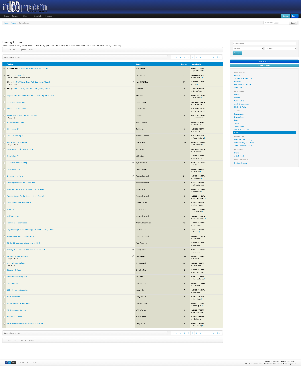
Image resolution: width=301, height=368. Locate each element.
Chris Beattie (141, 270)
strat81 (195, 165)
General (237, 75)
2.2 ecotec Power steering (17, 162)
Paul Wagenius (141, 243)
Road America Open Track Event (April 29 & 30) (25, 323)
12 (184, 223)
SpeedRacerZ (197, 77)
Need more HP (13, 129)
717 (184, 75)
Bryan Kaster (141, 102)
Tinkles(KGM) (197, 125)
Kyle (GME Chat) (198, 71)
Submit (293, 23)
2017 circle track (13, 283)
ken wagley (140, 290)
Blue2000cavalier (198, 272)
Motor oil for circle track (16, 109)
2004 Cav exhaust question (17, 290)
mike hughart (197, 306)
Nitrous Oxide (239, 117)
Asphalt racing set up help (17, 276)
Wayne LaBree (197, 158)
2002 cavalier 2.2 (13, 169)
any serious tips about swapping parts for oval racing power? (30, 229)
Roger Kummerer (198, 104)
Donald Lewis (141, 109)
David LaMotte (141, 169)
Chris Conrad (141, 263)
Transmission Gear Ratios (17, 223)
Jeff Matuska (141, 209)
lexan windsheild (13, 297)
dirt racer (196, 232)
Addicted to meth (142, 176)
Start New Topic (264, 61)
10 (205, 57)
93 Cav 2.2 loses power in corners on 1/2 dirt (24, 243)
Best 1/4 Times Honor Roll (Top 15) (34, 68)
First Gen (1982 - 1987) (243, 139)
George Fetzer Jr (198, 91)
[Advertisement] (150, 32)
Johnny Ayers (141, 249)
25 (21, 78)
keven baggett (141, 122)
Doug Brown (141, 297)
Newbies (237, 81)
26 (23, 78)
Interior (237, 98)
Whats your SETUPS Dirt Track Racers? (22, 115)
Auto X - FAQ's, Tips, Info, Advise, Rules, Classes (31, 89)
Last (218, 57)
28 (27, 78)
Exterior (237, 94)
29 (29, 78)
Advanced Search (264, 65)
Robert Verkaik (197, 205)
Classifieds (38, 16)
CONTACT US (23, 362)
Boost (236, 120)
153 (184, 256)
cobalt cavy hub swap (15, 122)
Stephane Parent (198, 279)
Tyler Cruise (197, 178)
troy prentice (141, 283)
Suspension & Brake (241, 129)
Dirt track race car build (16, 263)
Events (236, 153)
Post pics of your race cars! (17, 256)
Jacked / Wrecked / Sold (243, 78)
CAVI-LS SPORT (142, 303)
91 (184, 82)
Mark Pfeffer (141, 189)
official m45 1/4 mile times (17, 142)
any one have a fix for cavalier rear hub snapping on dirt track (30, 95)
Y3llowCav (140, 156)
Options (23, 49)
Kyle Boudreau (141, 162)
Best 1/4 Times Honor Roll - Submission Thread (31, 82)
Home (6, 16)
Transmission (239, 126)
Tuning (236, 123)
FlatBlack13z (141, 256)
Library (26, 16)
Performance (239, 114)
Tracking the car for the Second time (21, 183)
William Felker (141, 203)
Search (237, 53)
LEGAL (34, 362)
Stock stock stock (14, 270)
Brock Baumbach (142, 236)
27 (25, 78)
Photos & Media (240, 107)
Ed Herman (140, 129)
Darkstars (139, 89)
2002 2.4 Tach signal (15, 136)
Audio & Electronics (241, 104)
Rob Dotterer (197, 212)
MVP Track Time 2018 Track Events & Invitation (25, 189)
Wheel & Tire (239, 101)
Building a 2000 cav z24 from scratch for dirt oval (26, 249)
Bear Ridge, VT (13, 156)
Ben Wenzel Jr (141, 75)
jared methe (140, 142)
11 (209, 57)
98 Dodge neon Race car (16, 310)
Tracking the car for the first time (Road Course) (25, 196)
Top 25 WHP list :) (20, 75)
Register (286, 16)
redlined (139, 115)
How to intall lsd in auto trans (18, 303)
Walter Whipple (141, 310)
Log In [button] (294, 16)
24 (184, 95)
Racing (237, 132)
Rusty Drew (196, 225)
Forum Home (11, 49)
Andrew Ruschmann (143, 223)
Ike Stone (139, 276)
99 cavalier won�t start (16, 102)
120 (184, 142)
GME (13, 363)
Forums (15, 16)
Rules (31, 49)
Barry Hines (196, 98)
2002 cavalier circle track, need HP (20, 149)
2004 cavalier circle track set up (19, 203)
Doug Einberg (141, 323)
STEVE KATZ (141, 95)
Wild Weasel (140, 68)
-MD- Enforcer (197, 145)
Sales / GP (238, 87)
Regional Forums (240, 163)
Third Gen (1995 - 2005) (243, 145)
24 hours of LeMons (15, 176)
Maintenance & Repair (242, 84)
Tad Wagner (140, 149)
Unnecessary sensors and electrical (20, 236)
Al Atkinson (196, 239)
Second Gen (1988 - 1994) (244, 142)
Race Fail (10, 209)
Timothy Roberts (142, 136)
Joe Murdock (141, 229)
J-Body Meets (239, 156)
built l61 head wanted (15, 317)
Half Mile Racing (13, 216)
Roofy (195, 84)
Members (49, 16)
